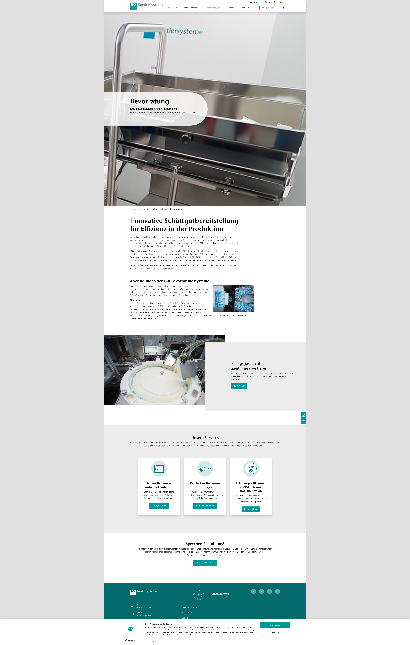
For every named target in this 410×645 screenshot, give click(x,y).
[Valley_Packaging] (219, 594)
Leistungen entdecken (205, 505)
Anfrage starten (267, 7)
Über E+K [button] (245, 7)
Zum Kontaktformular (205, 562)
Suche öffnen (283, 9)
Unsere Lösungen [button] (190, 7)
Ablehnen (275, 632)
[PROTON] (147, 5)
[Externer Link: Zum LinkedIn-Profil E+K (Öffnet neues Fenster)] (261, 591)
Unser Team (186, 612)
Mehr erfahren (251, 509)
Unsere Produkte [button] (213, 7)
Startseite (134, 209)
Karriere (255, 2)
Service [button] (231, 7)
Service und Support (190, 607)
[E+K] (143, 592)
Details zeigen (150, 641)
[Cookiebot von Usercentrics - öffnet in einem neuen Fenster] (131, 640)
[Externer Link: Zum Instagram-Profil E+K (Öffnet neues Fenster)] (269, 591)
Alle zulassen (275, 625)
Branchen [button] (172, 7)
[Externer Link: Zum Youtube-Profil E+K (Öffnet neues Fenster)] (277, 591)
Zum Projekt (239, 385)
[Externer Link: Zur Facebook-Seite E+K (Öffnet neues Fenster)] (253, 591)
